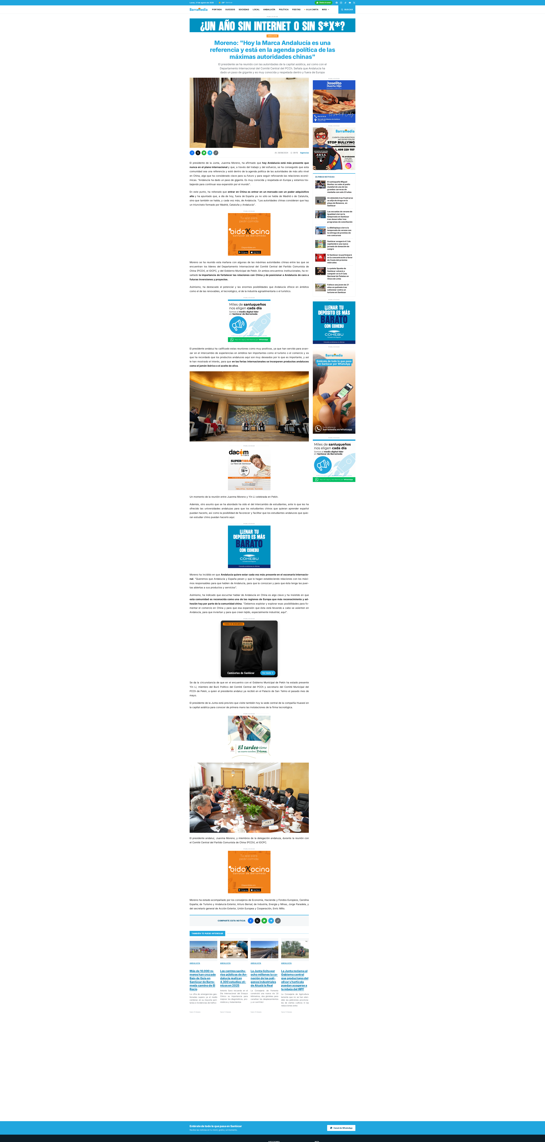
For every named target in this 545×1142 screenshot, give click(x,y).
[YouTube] (350, 3)
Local (256, 9)
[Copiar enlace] (215, 152)
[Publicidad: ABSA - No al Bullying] (334, 169)
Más (324, 9)
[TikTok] (345, 3)
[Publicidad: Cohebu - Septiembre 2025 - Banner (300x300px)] (249, 567)
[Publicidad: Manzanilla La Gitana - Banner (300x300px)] (249, 757)
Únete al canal (325, 3)
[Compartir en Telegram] (209, 152)
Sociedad (244, 9)
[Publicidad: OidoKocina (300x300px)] (249, 254)
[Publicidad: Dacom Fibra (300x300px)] (249, 489)
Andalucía (269, 9)
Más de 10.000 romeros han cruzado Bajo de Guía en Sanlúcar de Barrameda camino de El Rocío (203, 980)
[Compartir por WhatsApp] (204, 152)
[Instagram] (341, 3)
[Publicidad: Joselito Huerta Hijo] (334, 122)
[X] (354, 3)
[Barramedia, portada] (200, 9)
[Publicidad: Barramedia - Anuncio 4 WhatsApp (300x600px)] (334, 433)
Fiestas (296, 9)
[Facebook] (337, 3)
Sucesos (230, 9)
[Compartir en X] (198, 152)
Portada (217, 9)
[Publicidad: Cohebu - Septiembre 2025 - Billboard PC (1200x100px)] (272, 31)
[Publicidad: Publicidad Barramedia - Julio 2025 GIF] (249, 341)
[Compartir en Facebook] (192, 152)
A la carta (312, 9)
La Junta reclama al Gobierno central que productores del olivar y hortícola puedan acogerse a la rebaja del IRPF (294, 980)
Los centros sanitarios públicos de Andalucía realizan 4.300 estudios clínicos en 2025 (233, 978)
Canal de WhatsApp (343, 1128)
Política (284, 9)
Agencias (304, 153)
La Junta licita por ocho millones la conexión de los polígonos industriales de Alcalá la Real (264, 978)
